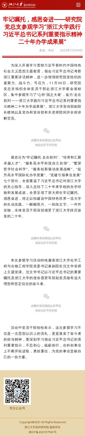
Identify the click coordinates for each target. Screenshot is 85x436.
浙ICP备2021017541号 (43, 432)
